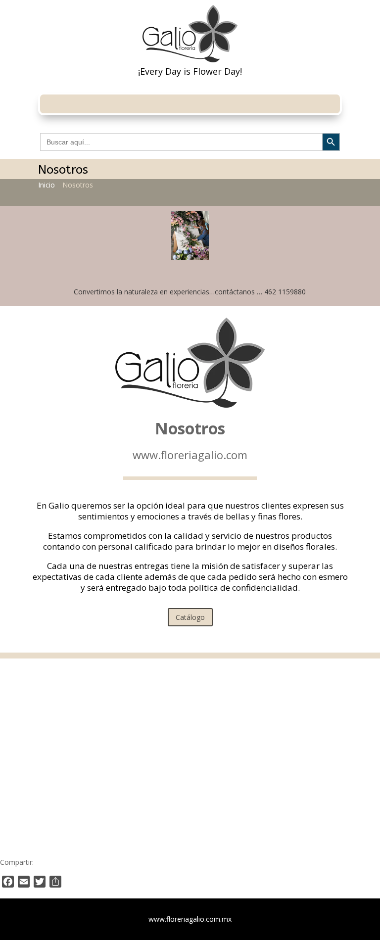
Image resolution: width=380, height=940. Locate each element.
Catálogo (190, 617)
